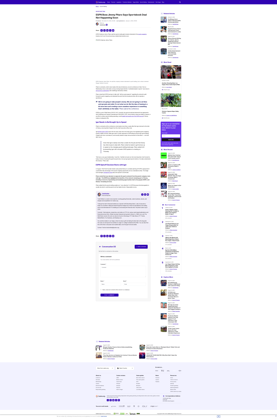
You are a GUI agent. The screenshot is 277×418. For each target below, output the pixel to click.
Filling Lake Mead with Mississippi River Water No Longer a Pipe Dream (172, 239)
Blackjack (138, 385)
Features (157, 381)
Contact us (98, 377)
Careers (97, 383)
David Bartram (175, 160)
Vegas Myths (136, 2)
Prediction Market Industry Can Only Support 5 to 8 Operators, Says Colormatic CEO (173, 319)
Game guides (140, 375)
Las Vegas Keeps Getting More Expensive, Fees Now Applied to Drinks (172, 265)
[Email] (148, 194)
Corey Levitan (175, 189)
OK (218, 416)
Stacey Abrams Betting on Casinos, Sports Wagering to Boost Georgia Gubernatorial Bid (174, 41)
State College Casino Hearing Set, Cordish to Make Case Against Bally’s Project (172, 212)
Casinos (157, 379)
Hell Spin (118, 383)
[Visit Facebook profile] (111, 400)
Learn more (104, 416)
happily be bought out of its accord (132, 116)
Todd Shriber (103, 24)
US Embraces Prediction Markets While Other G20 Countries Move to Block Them (173, 295)
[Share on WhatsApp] (104, 30)
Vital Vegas (158, 2)
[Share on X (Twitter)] (110, 30)
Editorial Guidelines (100, 385)
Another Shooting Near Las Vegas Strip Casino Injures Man (171, 83)
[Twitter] (142, 194)
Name (102, 281)
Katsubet (118, 385)
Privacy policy (173, 381)
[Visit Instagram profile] (116, 400)
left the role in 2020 (103, 131)
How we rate (98, 387)
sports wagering (142, 34)
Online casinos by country (175, 391)
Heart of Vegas (119, 389)
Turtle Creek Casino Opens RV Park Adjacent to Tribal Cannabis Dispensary (174, 331)
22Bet (117, 377)
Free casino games (140, 379)
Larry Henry (169, 87)
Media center (173, 389)
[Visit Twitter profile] (108, 400)
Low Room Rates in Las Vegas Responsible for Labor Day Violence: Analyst (172, 226)
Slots (137, 381)
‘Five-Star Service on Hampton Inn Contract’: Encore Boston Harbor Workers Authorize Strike (120, 355)
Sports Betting (143, 2)
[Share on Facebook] (101, 30)
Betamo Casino (119, 379)
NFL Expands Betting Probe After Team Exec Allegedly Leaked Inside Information (174, 196)
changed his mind (107, 172)
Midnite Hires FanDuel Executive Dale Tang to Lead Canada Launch (174, 156)
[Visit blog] (119, 400)
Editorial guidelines (174, 387)
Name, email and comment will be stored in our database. (116, 289)
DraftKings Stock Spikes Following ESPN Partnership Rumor (174, 20)
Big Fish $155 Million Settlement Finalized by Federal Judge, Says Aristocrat (172, 252)
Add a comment (141, 246)
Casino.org (170, 413)
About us (98, 375)
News (108, 2)
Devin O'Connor (176, 200)
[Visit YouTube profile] (113, 400)
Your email (164, 133)
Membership (98, 381)
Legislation (118, 2)
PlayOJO (118, 387)
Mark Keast (175, 180)
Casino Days (119, 381)
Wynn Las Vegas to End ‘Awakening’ (174, 186)
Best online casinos (140, 377)
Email (125, 281)
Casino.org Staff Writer (171, 115)
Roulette (138, 383)
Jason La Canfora (176, 169)
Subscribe (171, 139)
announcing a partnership (102, 90)
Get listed (98, 379)
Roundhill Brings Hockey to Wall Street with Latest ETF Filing (174, 284)
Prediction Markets (127, 2)
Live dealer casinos (140, 389)
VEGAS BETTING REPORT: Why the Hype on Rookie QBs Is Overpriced (174, 176)
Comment (103, 264)
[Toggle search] (180, 2)
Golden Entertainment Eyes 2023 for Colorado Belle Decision (174, 53)
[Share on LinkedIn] (107, 30)
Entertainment (151, 2)
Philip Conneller (173, 230)
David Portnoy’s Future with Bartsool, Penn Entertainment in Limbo (174, 30)
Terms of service (174, 379)
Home (171, 377)
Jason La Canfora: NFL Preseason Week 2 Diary (174, 166)
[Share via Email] (113, 30)
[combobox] (105, 368)
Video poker (139, 387)
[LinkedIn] (145, 194)
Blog (163, 2)
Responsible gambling (100, 389)
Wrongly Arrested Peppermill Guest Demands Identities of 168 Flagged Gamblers (174, 307)
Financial (113, 2)
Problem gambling (174, 385)
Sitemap (172, 383)
